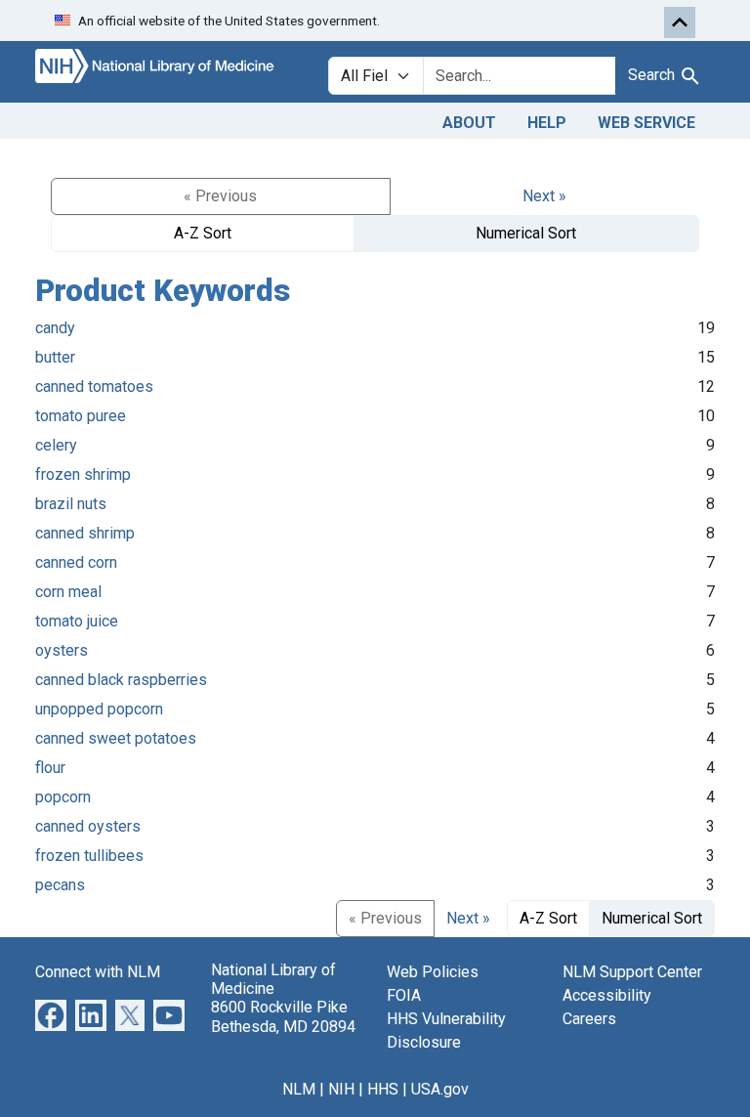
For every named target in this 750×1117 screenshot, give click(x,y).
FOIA (404, 995)
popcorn (63, 797)
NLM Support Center (632, 972)
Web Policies (433, 972)
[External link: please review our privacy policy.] (50, 1014)
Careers (589, 1019)
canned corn (76, 562)
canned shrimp (85, 533)
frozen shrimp (83, 474)
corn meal (68, 591)
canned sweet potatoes (115, 738)
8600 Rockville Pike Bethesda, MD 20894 (283, 1016)
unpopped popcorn (99, 709)
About (469, 122)
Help (546, 122)
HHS (382, 1089)
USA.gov (440, 1089)
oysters (61, 650)
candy (55, 328)
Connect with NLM (97, 972)
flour (50, 767)
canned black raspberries (121, 679)
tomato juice (76, 621)
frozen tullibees (89, 855)
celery (56, 445)
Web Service (646, 122)
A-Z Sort (202, 233)
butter (55, 357)
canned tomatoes (94, 386)
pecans (60, 885)
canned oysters (88, 826)
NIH (341, 1089)
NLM (298, 1089)
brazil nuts (70, 503)
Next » (544, 196)
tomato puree (80, 416)
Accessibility (606, 995)
